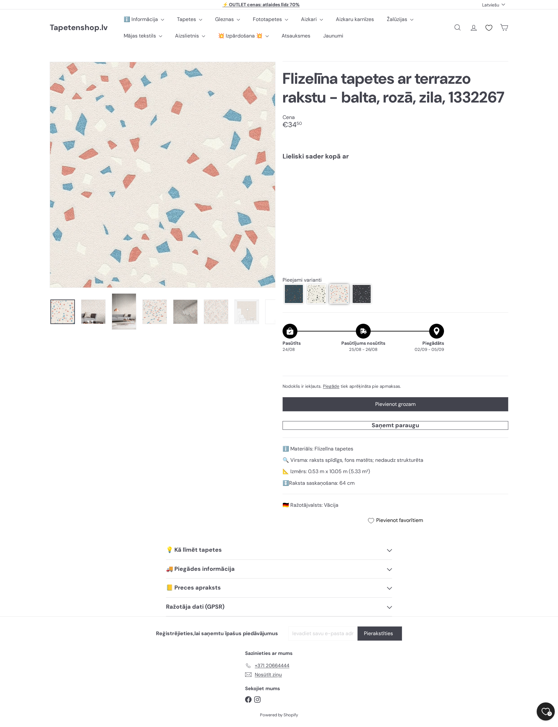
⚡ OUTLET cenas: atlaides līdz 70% (261, 4)
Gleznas (225, 19)
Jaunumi (333, 35)
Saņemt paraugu (395, 425)
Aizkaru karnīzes (355, 19)
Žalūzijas (397, 19)
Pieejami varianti (302, 280)
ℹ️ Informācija (141, 19)
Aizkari (309, 19)
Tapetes (187, 19)
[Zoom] (162, 175)
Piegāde (331, 386)
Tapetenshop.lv (79, 27)
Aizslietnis (187, 35)
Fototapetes (268, 19)
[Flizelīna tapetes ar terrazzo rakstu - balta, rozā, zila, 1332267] (395, 187)
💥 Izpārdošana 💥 (241, 35)
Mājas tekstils (140, 35)
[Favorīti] (489, 27)
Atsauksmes (296, 35)
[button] (294, 294)
